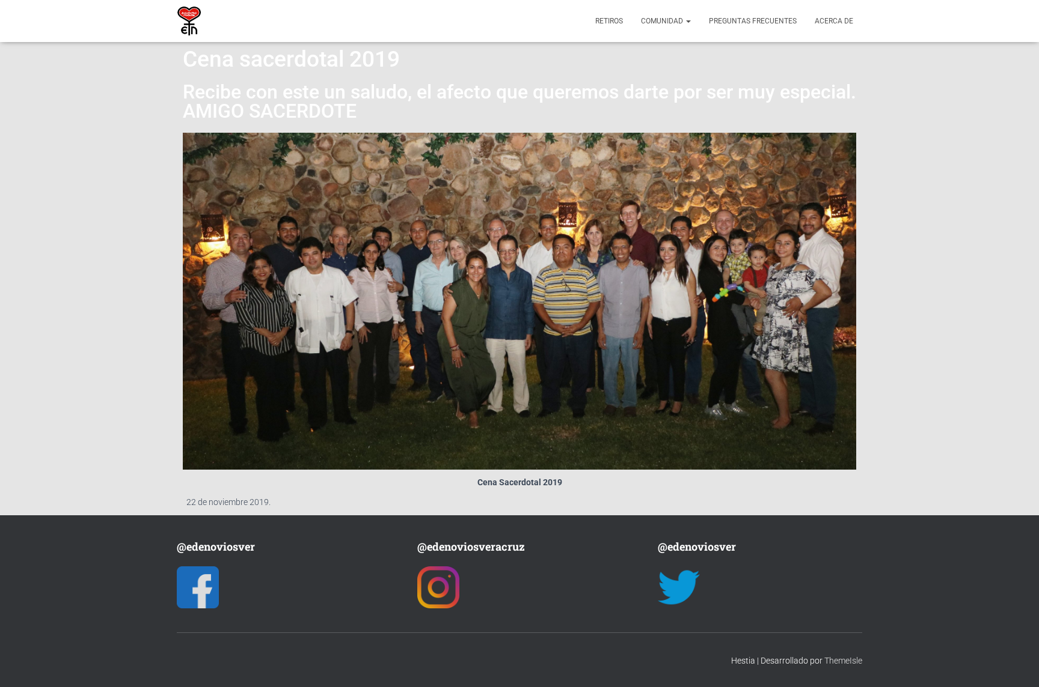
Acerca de (834, 21)
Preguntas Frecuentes (753, 21)
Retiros (609, 21)
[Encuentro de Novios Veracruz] (189, 21)
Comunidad (663, 21)
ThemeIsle (843, 660)
